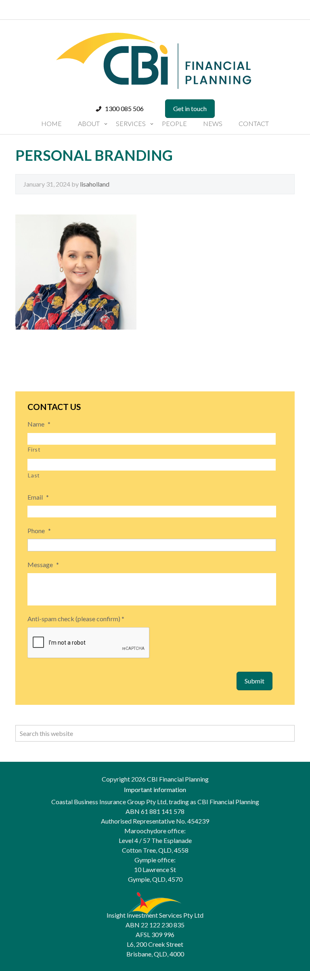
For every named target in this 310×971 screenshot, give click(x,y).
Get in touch (190, 108)
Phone (39, 530)
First (34, 449)
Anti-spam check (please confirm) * (75, 618)
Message (43, 564)
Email (38, 497)
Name (38, 424)
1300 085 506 (124, 108)
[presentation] (88, 643)
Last (34, 475)
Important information (155, 789)
